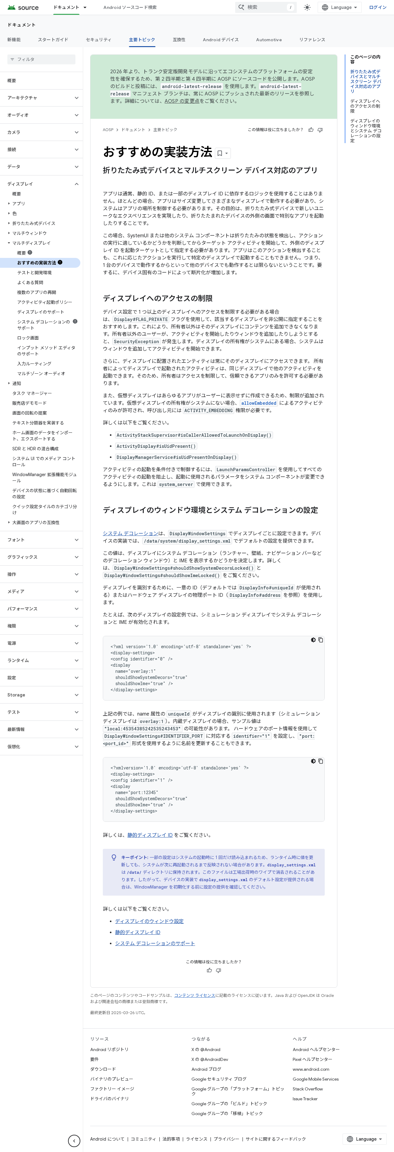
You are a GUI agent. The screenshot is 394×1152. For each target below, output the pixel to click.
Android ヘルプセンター (316, 1049)
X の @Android (205, 1049)
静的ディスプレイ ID (150, 835)
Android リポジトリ (109, 1049)
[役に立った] (311, 129)
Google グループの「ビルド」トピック (229, 1103)
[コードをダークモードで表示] (313, 640)
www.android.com (311, 1069)
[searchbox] (41, 59)
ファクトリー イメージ (112, 1089)
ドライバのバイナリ (109, 1099)
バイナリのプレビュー (111, 1079)
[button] (36, 98)
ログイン (378, 7)
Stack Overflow (308, 1089)
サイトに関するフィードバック (276, 1139)
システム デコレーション (130, 534)
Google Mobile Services (316, 1079)
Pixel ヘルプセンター (312, 1059)
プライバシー (226, 1139)
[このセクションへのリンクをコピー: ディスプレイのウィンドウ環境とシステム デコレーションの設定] (109, 520)
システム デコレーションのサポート (155, 944)
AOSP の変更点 (182, 101)
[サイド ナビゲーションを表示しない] (74, 1141)
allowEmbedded (258, 403)
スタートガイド (53, 39)
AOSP (108, 129)
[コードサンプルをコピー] (320, 640)
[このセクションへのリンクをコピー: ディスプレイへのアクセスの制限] (219, 299)
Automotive (269, 39)
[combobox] (266, 7)
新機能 (14, 39)
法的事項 (171, 1139)
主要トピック (142, 39)
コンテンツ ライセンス (194, 995)
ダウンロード (103, 1069)
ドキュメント (66, 7)
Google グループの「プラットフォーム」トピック (237, 1091)
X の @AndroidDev (209, 1059)
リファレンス (312, 39)
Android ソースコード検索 (130, 7)
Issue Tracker (305, 1099)
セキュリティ (99, 39)
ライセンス (196, 1139)
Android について (107, 1139)
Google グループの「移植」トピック (227, 1113)
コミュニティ (143, 1139)
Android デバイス (221, 39)
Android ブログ (206, 1069)
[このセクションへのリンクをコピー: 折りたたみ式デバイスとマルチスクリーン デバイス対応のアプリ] (109, 181)
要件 (94, 1059)
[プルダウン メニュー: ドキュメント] (87, 7)
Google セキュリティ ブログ (219, 1079)
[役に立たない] (320, 129)
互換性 (179, 39)
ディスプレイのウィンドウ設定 (149, 921)
